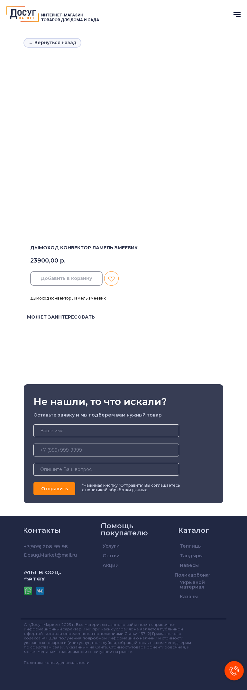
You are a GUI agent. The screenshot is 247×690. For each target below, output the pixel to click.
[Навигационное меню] (237, 14)
